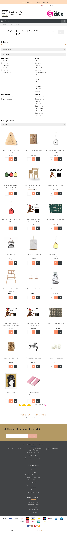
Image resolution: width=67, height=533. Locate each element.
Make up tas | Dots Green (56, 219)
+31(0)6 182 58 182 (34, 453)
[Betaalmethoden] (5, 518)
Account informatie (33, 502)
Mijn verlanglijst (33, 509)
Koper (39, 77)
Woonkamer (40, 96)
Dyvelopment (54, 530)
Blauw (39, 81)
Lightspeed (41, 530)
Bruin (38, 70)
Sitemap (33, 490)
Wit (38, 65)
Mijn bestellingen (33, 504)
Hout (5, 60)
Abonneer (32, 436)
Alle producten (33, 512)
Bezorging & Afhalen (33, 477)
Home (4, 24)
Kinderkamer (40, 108)
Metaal (6, 63)
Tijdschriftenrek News (33, 358)
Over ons (33, 470)
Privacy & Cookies (33, 480)
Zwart (39, 60)
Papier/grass (7, 72)
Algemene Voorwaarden (33, 485)
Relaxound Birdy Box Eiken (34, 150)
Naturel (39, 67)
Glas (5, 67)
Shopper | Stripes (11, 254)
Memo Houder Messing (33, 254)
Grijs (38, 63)
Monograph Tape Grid (56, 358)
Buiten (39, 103)
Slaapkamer (40, 99)
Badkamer (40, 113)
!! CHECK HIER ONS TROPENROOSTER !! (32, 2)
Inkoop (33, 487)
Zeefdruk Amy (11, 392)
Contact (33, 472)
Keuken (39, 110)
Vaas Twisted (55, 289)
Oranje (39, 86)
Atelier (39, 115)
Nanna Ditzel (7, 99)
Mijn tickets (33, 507)
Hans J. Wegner (8, 96)
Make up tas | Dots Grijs (56, 323)
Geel (38, 84)
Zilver (39, 74)
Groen (39, 79)
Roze (38, 88)
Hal (38, 101)
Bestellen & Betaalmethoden (33, 475)
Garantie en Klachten (33, 492)
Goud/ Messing (41, 72)
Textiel (6, 70)
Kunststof (6, 65)
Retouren (33, 482)
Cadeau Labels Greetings (33, 289)
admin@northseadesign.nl (34, 458)
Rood (38, 91)
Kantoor (39, 106)
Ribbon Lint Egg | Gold (11, 358)
